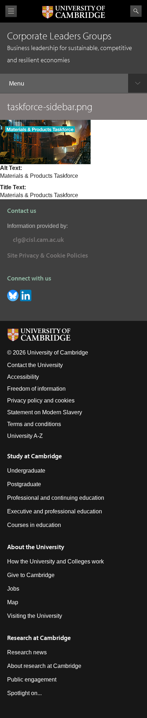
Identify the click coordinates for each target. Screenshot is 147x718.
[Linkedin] (25, 295)
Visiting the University (34, 616)
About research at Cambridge (44, 666)
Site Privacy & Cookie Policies (47, 255)
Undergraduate (26, 471)
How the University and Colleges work (55, 561)
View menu (11, 11)
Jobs (13, 589)
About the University (35, 547)
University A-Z (25, 436)
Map (12, 602)
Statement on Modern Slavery (44, 412)
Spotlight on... (24, 693)
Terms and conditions (34, 424)
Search (136, 11)
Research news (27, 652)
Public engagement (31, 680)
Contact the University (35, 365)
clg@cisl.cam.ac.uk (38, 239)
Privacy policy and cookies (41, 400)
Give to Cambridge (31, 575)
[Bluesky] (13, 295)
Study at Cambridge (34, 456)
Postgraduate (24, 484)
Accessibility (23, 377)
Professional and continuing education (55, 498)
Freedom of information (36, 389)
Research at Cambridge (39, 638)
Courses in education (34, 525)
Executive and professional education (54, 511)
